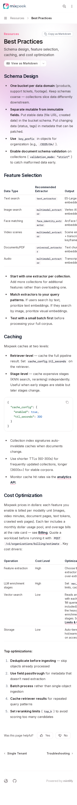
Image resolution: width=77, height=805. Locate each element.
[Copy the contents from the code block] (67, 402)
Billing (43, 532)
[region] (38, 225)
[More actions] (72, 6)
